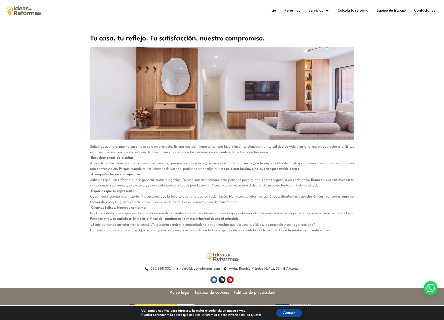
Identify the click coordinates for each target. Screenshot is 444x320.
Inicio (272, 10)
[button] (431, 288)
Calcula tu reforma (353, 10)
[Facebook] (213, 279)
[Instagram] (222, 279)
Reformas (292, 10)
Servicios (315, 10)
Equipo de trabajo (391, 10)
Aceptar (289, 313)
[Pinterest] (230, 279)
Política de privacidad (254, 292)
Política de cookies (212, 292)
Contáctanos (424, 10)
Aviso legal (180, 292)
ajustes (256, 315)
